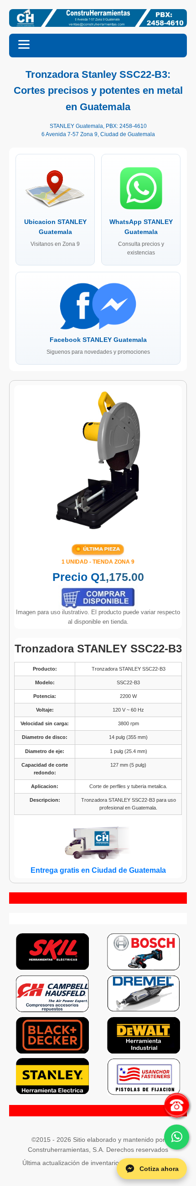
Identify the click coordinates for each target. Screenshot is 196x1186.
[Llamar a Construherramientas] (176, 1105)
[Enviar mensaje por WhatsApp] (176, 1137)
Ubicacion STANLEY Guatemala (55, 232)
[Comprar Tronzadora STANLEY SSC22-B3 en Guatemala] (98, 597)
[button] (98, 45)
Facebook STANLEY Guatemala (98, 345)
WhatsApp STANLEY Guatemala (141, 236)
